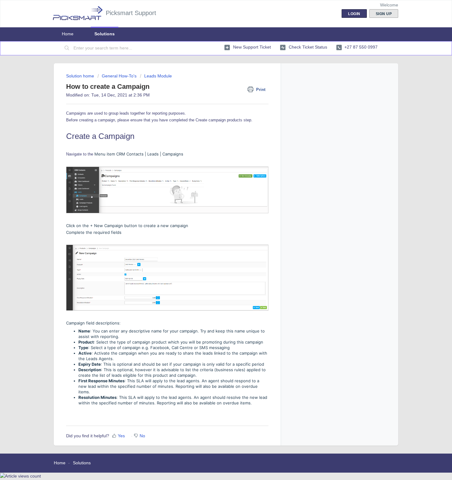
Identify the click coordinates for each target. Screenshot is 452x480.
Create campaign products (219, 120)
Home (67, 33)
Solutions (104, 33)
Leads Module (158, 75)
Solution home (80, 75)
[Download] (215, 162)
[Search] (67, 48)
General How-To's (119, 75)
